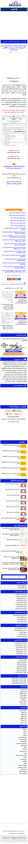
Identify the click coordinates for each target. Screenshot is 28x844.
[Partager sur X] (17, 279)
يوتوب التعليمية (9, 183)
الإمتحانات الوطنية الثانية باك (20, 630)
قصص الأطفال (23, 718)
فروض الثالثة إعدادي (21, 619)
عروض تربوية (23, 703)
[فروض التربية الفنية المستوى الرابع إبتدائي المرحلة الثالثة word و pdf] (21, 315)
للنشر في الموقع (12, 831)
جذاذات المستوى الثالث (21, 651)
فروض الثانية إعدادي (21, 621)
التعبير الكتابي (23, 769)
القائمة (13, 9)
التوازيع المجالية (22, 659)
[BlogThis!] (11, 279)
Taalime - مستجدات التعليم (9, 837)
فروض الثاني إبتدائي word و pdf (18, 223)
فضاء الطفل (23, 716)
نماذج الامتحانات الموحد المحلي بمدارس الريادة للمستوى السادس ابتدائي (14, 244)
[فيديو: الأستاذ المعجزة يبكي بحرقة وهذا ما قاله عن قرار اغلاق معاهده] (23, 569)
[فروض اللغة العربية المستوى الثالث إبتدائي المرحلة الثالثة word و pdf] (21, 294)
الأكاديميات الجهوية (22, 767)
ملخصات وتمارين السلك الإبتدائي (19, 678)
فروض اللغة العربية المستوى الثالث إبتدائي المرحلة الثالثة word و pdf (21, 301)
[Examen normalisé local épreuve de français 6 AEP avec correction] (7, 318)
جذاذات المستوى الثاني (21, 647)
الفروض (11, 283)
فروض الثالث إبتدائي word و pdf (17, 220)
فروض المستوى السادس (20, 608)
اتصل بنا (17, 831)
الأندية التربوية (23, 689)
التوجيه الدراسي (22, 739)
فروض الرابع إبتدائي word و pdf (18, 217)
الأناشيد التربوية (22, 710)
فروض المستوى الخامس (20, 604)
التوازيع (24, 735)
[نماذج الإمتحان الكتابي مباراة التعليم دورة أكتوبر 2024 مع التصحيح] (23, 529)
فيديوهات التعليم (22, 771)
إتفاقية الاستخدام (21, 833)
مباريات (24, 733)
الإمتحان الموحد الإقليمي (20, 594)
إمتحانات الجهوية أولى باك (20, 628)
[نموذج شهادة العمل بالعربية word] (23, 547)
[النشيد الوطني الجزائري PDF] (23, 541)
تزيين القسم (23, 699)
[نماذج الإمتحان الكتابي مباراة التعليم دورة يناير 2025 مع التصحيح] (23, 535)
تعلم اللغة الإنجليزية (22, 585)
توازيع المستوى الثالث (21, 663)
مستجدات (24, 729)
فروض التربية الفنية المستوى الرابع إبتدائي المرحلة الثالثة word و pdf (21, 322)
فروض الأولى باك (22, 632)
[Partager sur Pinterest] (14, 279)
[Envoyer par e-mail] (8, 279)
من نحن (22, 831)
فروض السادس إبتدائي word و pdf (17, 212)
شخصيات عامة (23, 773)
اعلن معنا (5, 831)
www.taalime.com (13, 81)
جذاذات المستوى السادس (20, 643)
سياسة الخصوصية (13, 833)
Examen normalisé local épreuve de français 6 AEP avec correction (7, 327)
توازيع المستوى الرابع (21, 669)
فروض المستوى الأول (21, 598)
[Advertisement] (14, 26)
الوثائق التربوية (23, 697)
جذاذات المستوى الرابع (21, 649)
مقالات (24, 757)
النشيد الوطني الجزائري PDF (13, 539)
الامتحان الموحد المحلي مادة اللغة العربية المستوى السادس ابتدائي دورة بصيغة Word (13, 236)
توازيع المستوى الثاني (21, 665)
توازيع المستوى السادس (21, 671)
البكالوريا (24, 761)
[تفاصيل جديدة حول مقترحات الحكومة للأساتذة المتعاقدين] (23, 558)
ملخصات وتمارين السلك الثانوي (19, 682)
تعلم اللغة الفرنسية (22, 587)
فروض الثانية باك (22, 634)
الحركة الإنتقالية (22, 693)
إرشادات (24, 749)
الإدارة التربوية (23, 691)
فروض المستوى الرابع (21, 606)
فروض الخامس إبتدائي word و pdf (17, 215)
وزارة (25, 753)
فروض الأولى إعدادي (21, 617)
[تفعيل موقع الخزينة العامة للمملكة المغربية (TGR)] (23, 552)
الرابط (8, 152)
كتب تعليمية (23, 720)
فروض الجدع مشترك (21, 636)
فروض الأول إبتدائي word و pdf (18, 225)
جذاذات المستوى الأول (21, 653)
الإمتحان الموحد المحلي (18, 283)
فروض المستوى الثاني (21, 602)
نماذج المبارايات (22, 751)
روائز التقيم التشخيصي (21, 743)
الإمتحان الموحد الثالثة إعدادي (19, 615)
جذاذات (24, 731)
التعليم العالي (23, 745)
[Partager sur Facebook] (19, 279)
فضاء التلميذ (23, 712)
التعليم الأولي (23, 741)
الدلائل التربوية (23, 695)
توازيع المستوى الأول (21, 661)
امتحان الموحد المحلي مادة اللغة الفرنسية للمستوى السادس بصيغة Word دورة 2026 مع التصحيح (13, 271)
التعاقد (25, 747)
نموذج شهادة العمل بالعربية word (12, 545)
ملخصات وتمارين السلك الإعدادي (19, 680)
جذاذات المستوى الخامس (20, 645)
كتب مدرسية (23, 722)
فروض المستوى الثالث (21, 600)
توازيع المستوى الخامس (21, 667)
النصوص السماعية (22, 737)
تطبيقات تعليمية (22, 701)
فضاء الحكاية (23, 714)
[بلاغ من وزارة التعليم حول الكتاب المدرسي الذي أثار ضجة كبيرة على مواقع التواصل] (23, 564)
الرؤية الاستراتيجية (22, 765)
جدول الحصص (23, 759)
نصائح (25, 763)
